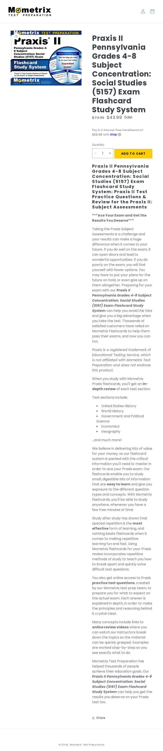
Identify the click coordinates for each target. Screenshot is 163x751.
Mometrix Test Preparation (87, 744)
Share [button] (100, 718)
